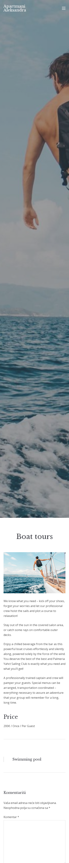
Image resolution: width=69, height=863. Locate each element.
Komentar (11, 817)
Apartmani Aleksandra (15, 8)
